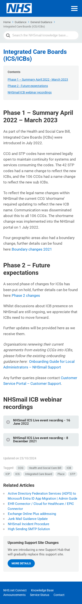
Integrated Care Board (38, 474)
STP (72, 474)
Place (61, 474)
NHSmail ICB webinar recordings (30, 92)
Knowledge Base (42, 590)
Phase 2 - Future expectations (28, 86)
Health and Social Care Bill (45, 468)
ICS (17, 474)
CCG (20, 468)
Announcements (14, 595)
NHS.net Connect (15, 590)
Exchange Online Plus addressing (32, 514)
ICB (69, 468)
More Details (21, 563)
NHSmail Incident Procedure (28, 524)
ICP (7, 474)
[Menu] (74, 8)
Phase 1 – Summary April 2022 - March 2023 (38, 79)
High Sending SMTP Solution (29, 529)
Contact (59, 595)
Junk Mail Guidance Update (28, 519)
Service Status (39, 595)
